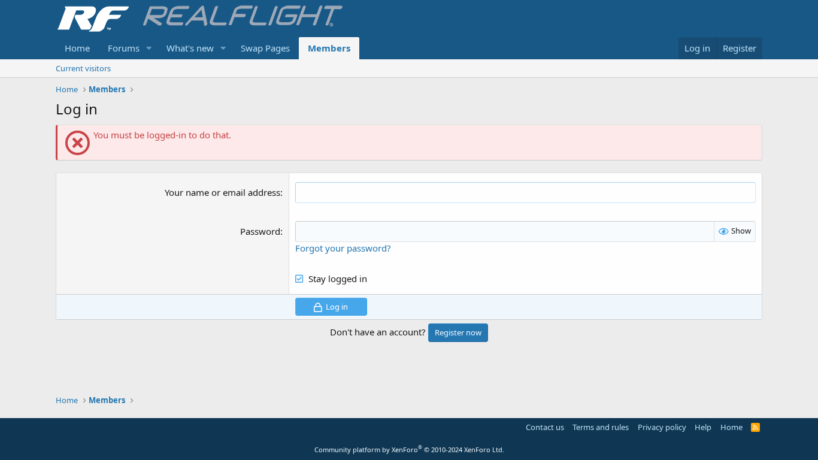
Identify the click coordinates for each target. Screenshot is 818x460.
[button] (149, 48)
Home (77, 48)
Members (329, 48)
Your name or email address (222, 192)
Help (703, 427)
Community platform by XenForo (409, 449)
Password (260, 231)
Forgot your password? (343, 248)
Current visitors (83, 68)
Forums (124, 48)
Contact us (545, 427)
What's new (190, 48)
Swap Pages (265, 48)
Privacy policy (662, 427)
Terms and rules (600, 427)
